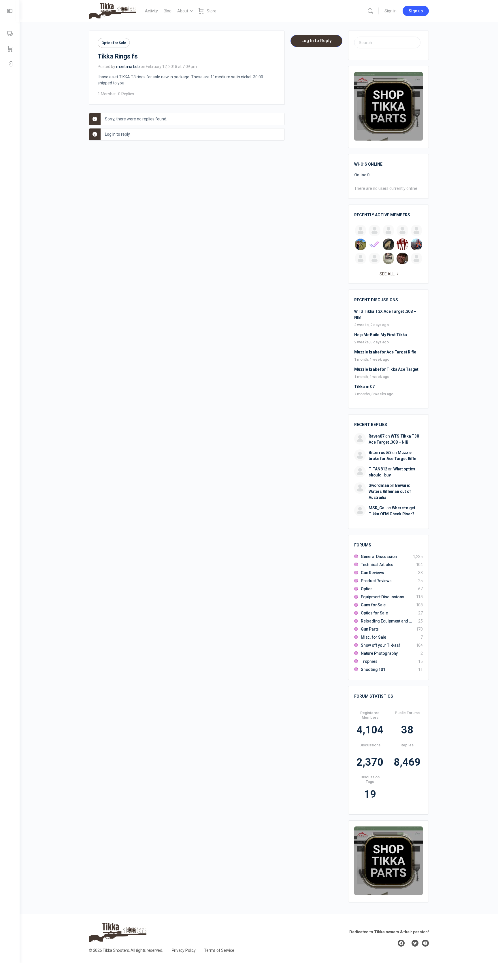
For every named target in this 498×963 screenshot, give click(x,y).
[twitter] (415, 943)
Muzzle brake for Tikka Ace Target (386, 369)
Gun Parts (370, 629)
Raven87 (376, 436)
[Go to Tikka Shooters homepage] (112, 10)
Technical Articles (377, 564)
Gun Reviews (372, 572)
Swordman (379, 485)
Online (361, 175)
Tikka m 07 (364, 386)
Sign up (416, 11)
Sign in (390, 11)
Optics (367, 588)
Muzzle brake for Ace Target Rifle (385, 352)
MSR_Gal (377, 508)
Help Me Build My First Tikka (380, 334)
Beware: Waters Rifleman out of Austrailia (390, 491)
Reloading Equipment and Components (386, 621)
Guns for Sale (373, 605)
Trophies (369, 661)
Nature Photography (379, 653)
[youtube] (425, 943)
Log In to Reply (316, 40)
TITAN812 (378, 469)
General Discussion (379, 556)
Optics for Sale (113, 43)
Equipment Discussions (382, 597)
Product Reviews (376, 580)
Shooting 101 (373, 669)
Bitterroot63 (380, 452)
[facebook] (401, 943)
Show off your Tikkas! (380, 645)
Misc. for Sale (373, 637)
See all (387, 274)
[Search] (370, 10)
